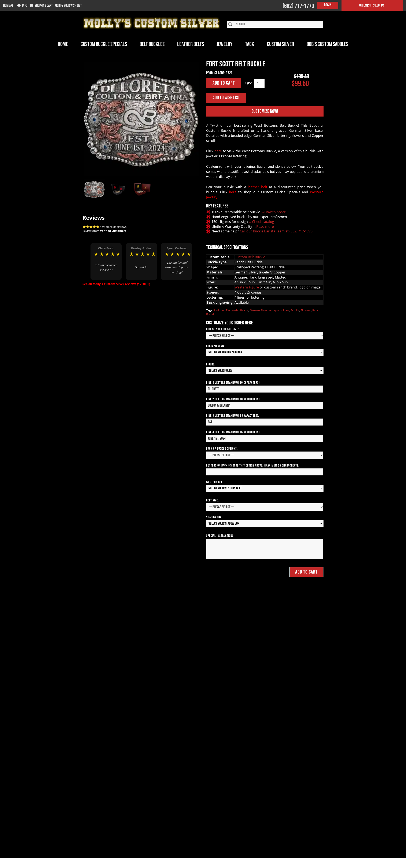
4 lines (285, 310)
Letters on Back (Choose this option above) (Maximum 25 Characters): (252, 466)
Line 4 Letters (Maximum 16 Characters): (233, 432)
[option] (106, 261)
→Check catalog (261, 221)
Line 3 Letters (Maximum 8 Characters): (232, 416)
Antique (274, 310)
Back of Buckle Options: (222, 449)
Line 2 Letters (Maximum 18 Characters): (233, 399)
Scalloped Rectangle (226, 310)
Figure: (210, 364)
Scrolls (295, 310)
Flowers (306, 310)
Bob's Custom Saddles (327, 44)
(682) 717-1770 (298, 6)
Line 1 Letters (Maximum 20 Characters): (233, 383)
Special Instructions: (220, 536)
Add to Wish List (226, 98)
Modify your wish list (68, 6)
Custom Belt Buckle (250, 257)
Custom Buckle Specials (104, 44)
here (218, 151)
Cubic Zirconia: (215, 346)
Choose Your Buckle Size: (222, 329)
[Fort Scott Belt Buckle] (141, 119)
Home (63, 44)
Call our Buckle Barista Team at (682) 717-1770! (276, 231)
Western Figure (247, 287)
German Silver (259, 310)
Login (328, 5)
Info (24, 6)
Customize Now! (265, 111)
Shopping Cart (44, 6)
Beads (244, 310)
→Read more (263, 226)
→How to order (273, 212)
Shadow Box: (214, 517)
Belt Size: (212, 500)
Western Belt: (215, 482)
